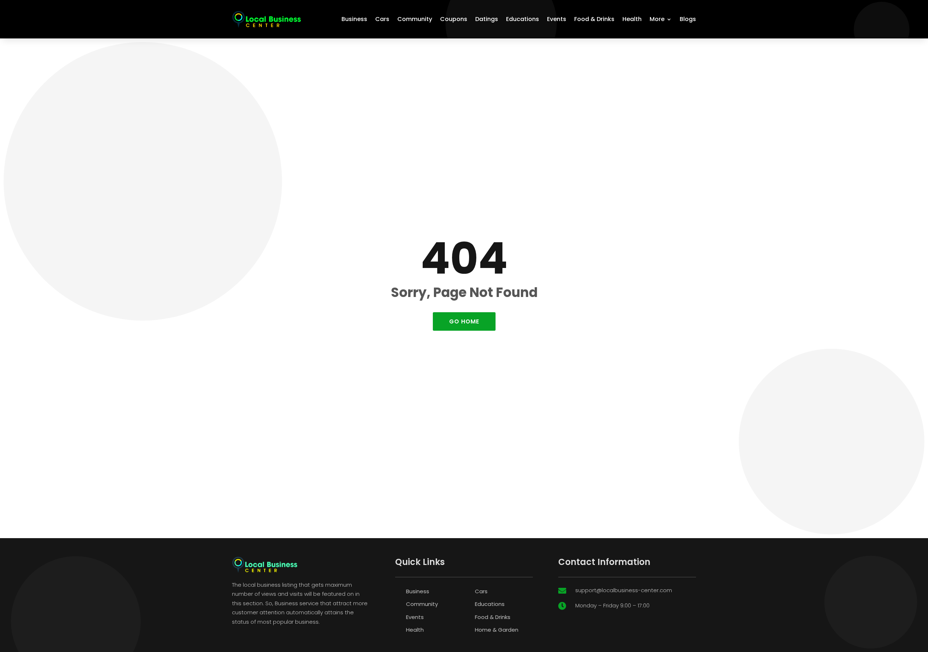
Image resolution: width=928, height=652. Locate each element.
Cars (382, 19)
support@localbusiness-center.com (623, 590)
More (657, 19)
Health (632, 19)
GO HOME (464, 321)
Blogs (688, 19)
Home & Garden (496, 630)
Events (556, 19)
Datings (486, 19)
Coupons (453, 19)
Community (414, 19)
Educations (522, 19)
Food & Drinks (594, 19)
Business (354, 19)
